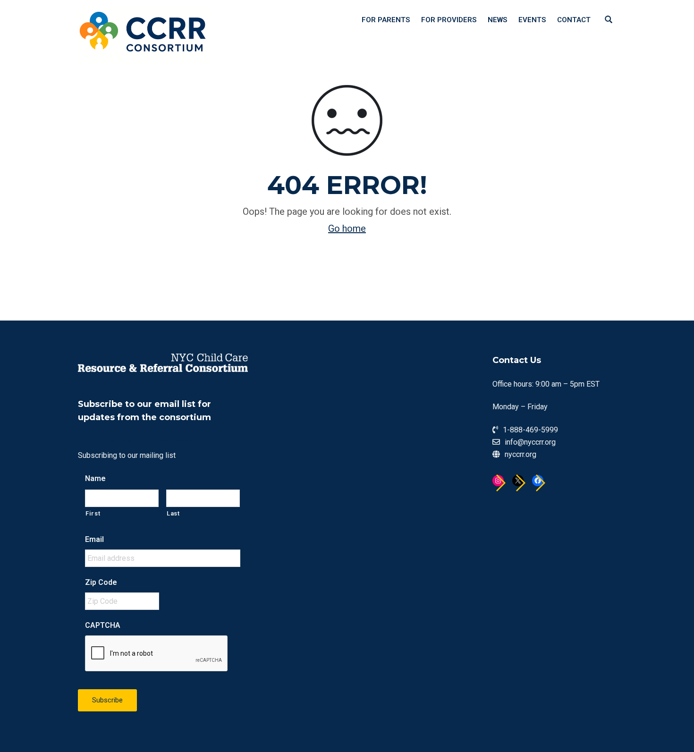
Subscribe (107, 700)
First (92, 513)
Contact (574, 20)
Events (532, 20)
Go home (347, 228)
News (497, 20)
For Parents (386, 20)
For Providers (448, 20)
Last (173, 513)
